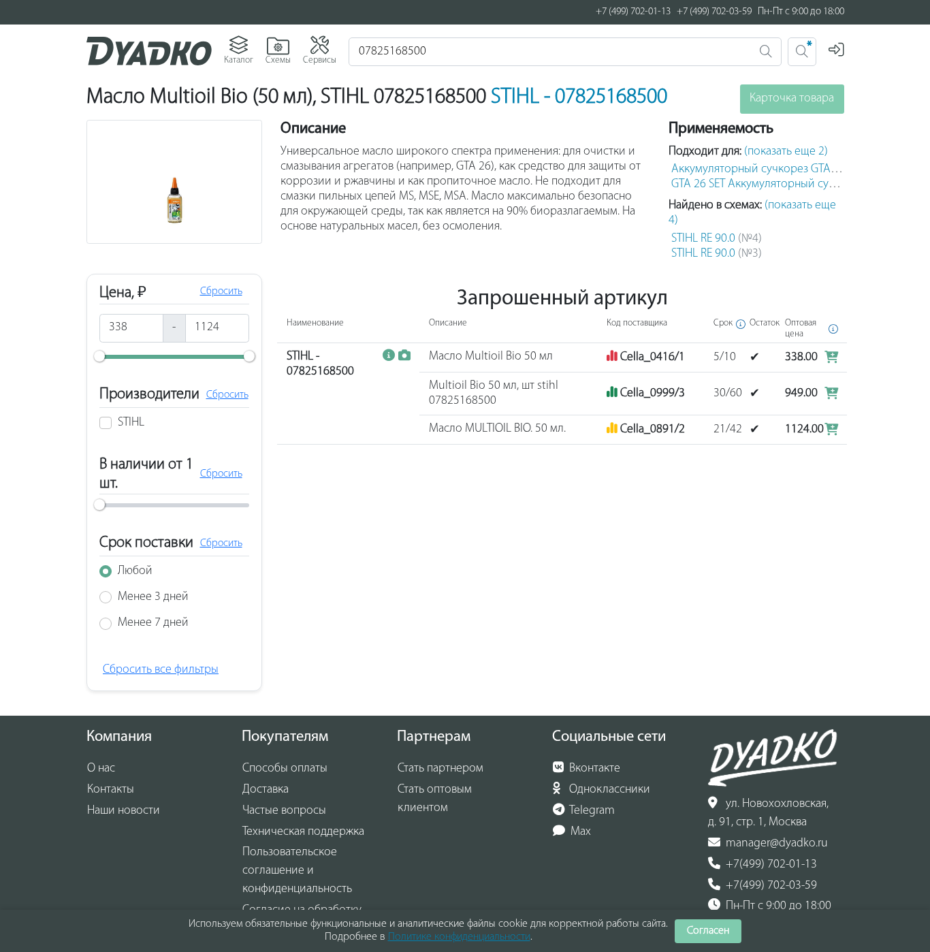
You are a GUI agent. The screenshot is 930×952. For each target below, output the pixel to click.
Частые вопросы (284, 811)
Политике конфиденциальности (459, 937)
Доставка (265, 790)
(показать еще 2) (786, 152)
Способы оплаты (284, 769)
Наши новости (123, 811)
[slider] (99, 356)
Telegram (591, 811)
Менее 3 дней (153, 597)
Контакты (110, 790)
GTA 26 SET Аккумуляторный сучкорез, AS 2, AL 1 (794, 184)
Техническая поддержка (303, 832)
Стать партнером (440, 769)
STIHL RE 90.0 (716, 239)
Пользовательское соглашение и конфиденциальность (297, 870)
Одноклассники (608, 790)
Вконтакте (593, 769)
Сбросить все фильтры (161, 670)
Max (579, 832)
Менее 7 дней (153, 623)
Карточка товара (792, 99)
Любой (135, 571)
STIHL (131, 423)
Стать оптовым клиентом (435, 799)
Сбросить (221, 291)
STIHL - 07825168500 (579, 97)
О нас (101, 769)
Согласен (708, 930)
